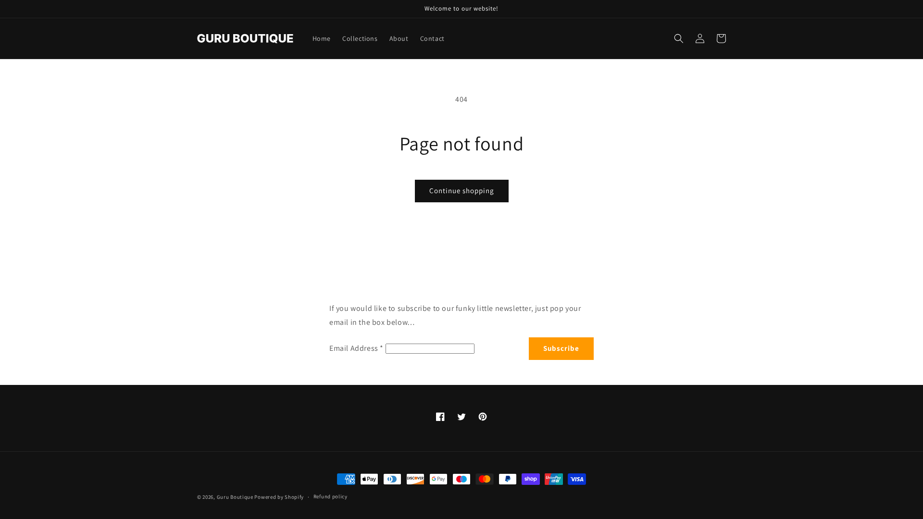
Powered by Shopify (279, 497)
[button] (678, 38)
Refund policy (330, 496)
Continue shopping (461, 190)
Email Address (356, 348)
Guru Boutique (235, 497)
